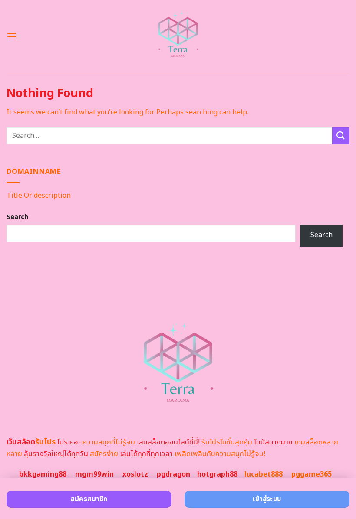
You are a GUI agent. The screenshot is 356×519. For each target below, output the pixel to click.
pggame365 (311, 474)
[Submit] (340, 135)
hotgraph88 (217, 474)
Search (17, 217)
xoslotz (135, 474)
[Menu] (12, 36)
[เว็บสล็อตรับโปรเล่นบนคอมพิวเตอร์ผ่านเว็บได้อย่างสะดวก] (178, 36)
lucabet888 (263, 474)
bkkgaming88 (42, 474)
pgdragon (173, 474)
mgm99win (94, 474)
